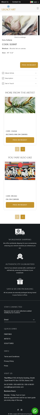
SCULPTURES (9, 343)
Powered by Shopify (26, 414)
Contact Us (16, 2)
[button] (37, 8)
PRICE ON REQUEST (29, 65)
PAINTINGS (8, 334)
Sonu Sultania (7, 40)
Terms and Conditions (11, 356)
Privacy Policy (9, 361)
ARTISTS (7, 339)
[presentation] (17, 149)
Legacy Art (16, 414)
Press (6, 366)
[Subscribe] (33, 319)
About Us (5, 2)
